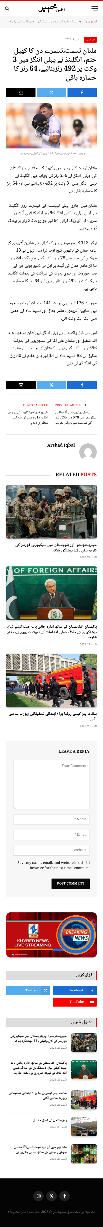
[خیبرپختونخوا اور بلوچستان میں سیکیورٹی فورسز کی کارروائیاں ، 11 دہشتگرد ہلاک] (51, 511)
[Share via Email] (21, 92)
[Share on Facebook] (82, 92)
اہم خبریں (90, 40)
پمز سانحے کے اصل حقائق (50, 1120)
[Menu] (95, 8)
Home (76, 21)
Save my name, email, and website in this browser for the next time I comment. (54, 865)
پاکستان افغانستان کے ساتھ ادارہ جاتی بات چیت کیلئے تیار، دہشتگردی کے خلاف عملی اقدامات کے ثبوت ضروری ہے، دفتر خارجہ (52, 632)
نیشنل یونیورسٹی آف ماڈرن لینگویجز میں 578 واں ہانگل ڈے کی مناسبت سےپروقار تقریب (75, 417)
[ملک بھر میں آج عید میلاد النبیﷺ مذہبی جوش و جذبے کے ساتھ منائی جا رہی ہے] (84, 1153)
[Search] (7, 8)
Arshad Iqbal (61, 445)
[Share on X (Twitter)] (51, 92)
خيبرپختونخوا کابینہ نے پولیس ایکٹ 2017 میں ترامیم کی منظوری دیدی (28, 417)
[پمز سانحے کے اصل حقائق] (84, 1127)
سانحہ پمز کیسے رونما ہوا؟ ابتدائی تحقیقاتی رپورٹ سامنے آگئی (53, 717)
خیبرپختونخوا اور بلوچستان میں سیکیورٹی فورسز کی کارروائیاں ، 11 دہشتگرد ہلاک (56, 548)
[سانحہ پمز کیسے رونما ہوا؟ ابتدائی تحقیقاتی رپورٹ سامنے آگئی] (51, 680)
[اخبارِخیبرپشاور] (52, 8)
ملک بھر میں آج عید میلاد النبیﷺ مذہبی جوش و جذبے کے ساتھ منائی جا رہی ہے (40, 1149)
